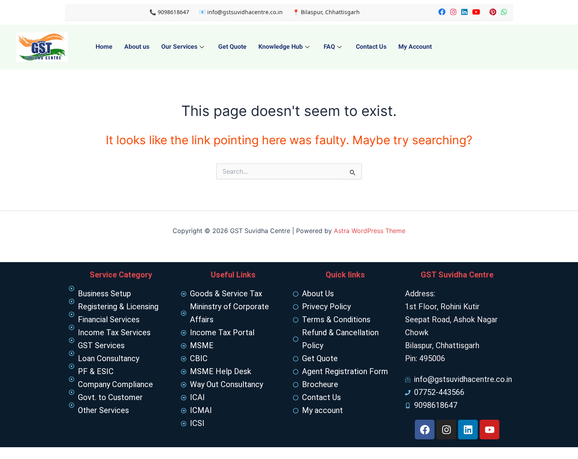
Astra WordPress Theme (369, 231)
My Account (415, 46)
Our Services (179, 46)
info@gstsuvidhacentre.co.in (245, 12)
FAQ (329, 46)
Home (104, 46)
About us (136, 46)
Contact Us (371, 46)
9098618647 (173, 12)
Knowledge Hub (280, 46)
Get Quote (232, 46)
